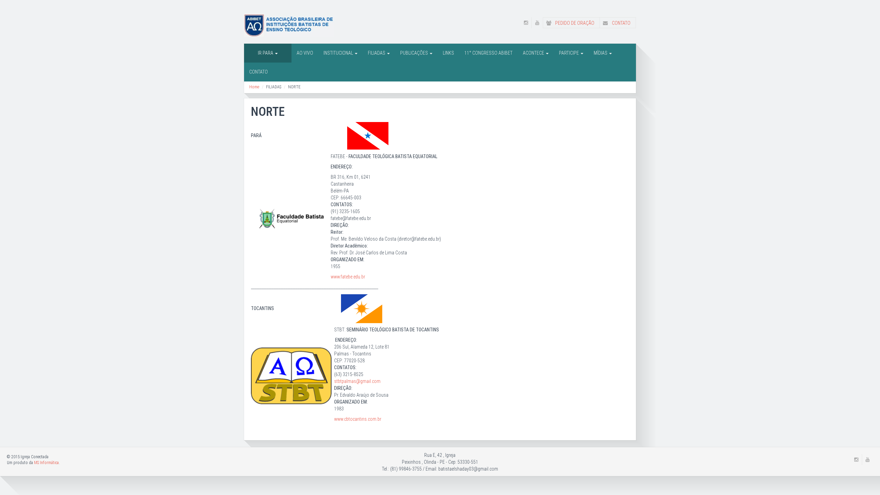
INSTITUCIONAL (338, 53)
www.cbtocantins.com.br (357, 419)
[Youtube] (537, 22)
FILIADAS (377, 53)
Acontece (534, 53)
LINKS (448, 53)
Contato (620, 23)
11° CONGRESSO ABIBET (488, 53)
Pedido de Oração (574, 23)
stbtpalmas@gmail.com (357, 381)
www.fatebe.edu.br (348, 276)
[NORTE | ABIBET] (289, 25)
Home (254, 87)
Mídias (601, 53)
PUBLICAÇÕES (414, 53)
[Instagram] (525, 22)
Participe (569, 53)
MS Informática (46, 462)
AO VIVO (305, 53)
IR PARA (266, 53)
